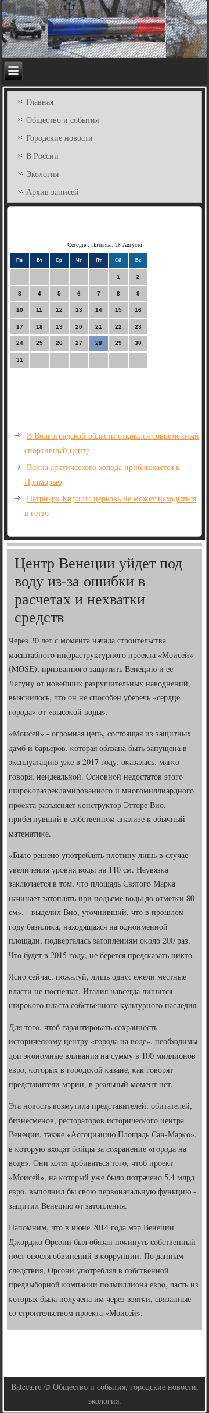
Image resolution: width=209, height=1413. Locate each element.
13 (78, 310)
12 (59, 310)
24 (19, 343)
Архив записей (52, 191)
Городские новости (59, 137)
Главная (39, 101)
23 (138, 326)
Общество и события (62, 119)
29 (118, 343)
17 (19, 326)
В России (42, 155)
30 (138, 343)
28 (98, 343)
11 (39, 310)
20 (78, 326)
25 (39, 343)
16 (138, 310)
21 (98, 326)
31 (19, 360)
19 (59, 326)
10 (19, 310)
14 (98, 310)
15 (118, 310)
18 (39, 326)
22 (118, 326)
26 (59, 343)
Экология (42, 173)
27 (78, 343)
